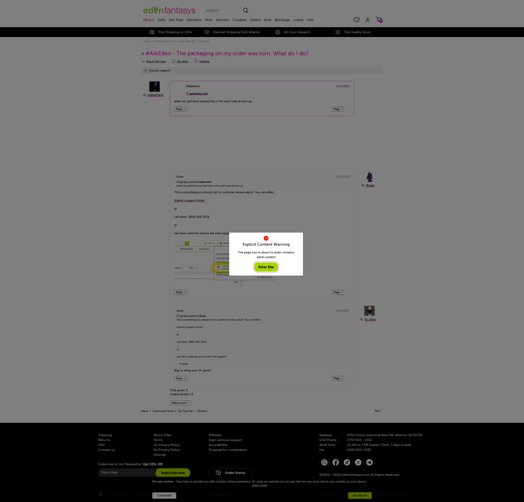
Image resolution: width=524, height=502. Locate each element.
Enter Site (266, 267)
